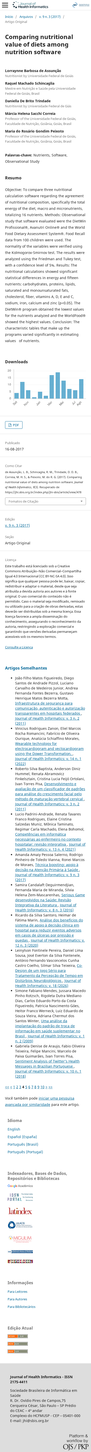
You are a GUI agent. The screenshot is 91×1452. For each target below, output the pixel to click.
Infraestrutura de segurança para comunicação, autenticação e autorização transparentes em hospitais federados (50, 708)
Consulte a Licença (19, 647)
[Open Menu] (5, 5)
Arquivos (26, 16)
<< (7, 1086)
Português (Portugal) (25, 1151)
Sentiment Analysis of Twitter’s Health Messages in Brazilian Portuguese (47, 1064)
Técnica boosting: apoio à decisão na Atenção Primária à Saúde (47, 867)
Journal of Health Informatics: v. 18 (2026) (48, 983)
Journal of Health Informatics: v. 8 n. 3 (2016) (45, 907)
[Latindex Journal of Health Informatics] (20, 1214)
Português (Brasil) (23, 1144)
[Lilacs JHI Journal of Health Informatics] (20, 1227)
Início (9, 16)
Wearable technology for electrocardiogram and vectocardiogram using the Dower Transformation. (49, 748)
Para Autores (17, 1299)
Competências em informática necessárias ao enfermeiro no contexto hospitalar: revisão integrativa (48, 839)
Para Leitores (17, 1291)
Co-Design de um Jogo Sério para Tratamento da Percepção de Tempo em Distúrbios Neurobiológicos (49, 973)
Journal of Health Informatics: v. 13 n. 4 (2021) (50, 847)
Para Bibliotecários (21, 1306)
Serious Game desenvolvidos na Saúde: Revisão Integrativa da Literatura (50, 900)
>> (51, 1086)
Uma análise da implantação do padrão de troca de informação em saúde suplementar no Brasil (47, 1028)
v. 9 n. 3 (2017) (50, 16)
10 (42, 1086)
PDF (15, 425)
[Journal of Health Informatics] (20, 1186)
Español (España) (22, 1136)
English (14, 1129)
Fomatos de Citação (23, 501)
